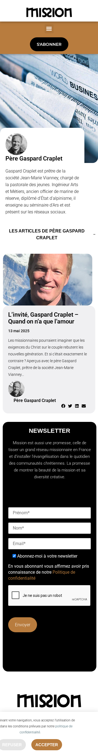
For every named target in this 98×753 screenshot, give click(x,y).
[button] (49, 28)
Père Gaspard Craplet (33, 158)
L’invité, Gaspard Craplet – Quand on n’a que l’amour (43, 318)
